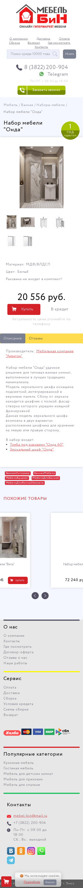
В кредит (59, 309)
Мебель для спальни (21, 784)
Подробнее (32, 882)
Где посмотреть (59, 43)
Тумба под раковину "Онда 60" (36, 444)
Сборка (14, 43)
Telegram (57, 74)
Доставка (43, 39)
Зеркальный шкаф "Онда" (32, 449)
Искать (69, 54)
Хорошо (50, 882)
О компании (18, 39)
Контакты (41, 47)
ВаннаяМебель (44, 473)
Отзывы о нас (15, 657)
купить (62, 580)
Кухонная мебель (18, 762)
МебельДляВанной (46, 478)
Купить (27, 309)
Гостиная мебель (18, 768)
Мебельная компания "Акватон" (40, 354)
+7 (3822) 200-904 (29, 822)
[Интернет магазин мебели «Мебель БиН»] (41, 27)
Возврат (34, 43)
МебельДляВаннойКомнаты (25, 483)
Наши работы (15, 663)
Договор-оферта (18, 652)
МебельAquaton (17, 478)
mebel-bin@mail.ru (30, 815)
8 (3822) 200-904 (46, 67)
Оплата (64, 39)
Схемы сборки (16, 709)
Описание (12, 338)
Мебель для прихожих (23, 779)
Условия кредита (18, 704)
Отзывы (36, 338)
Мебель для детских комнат (28, 773)
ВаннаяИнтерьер (18, 473)
